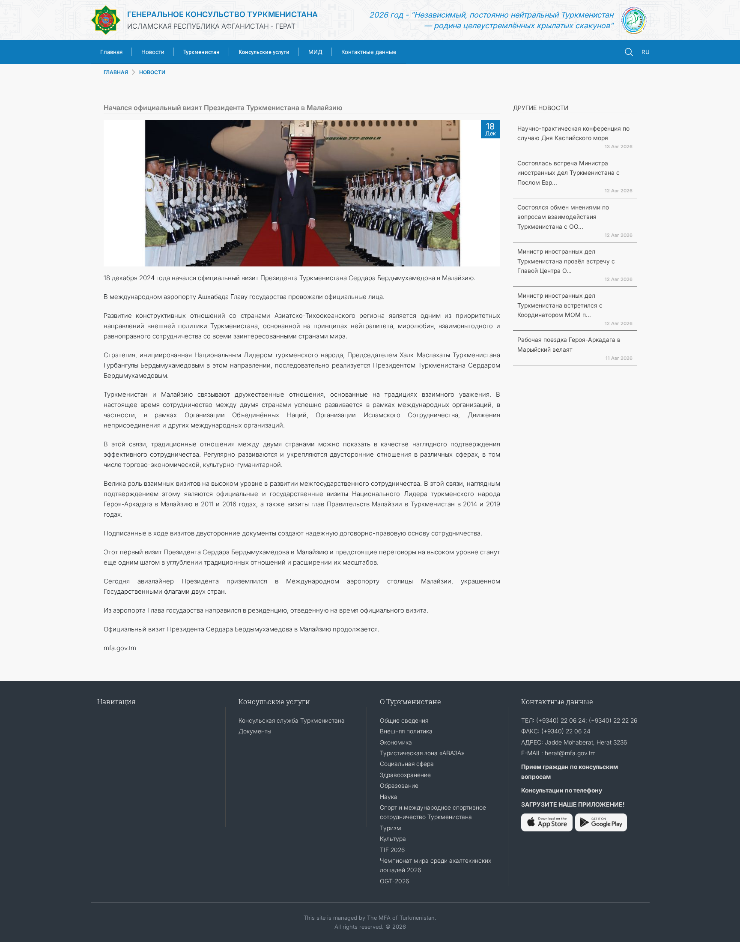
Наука (388, 796)
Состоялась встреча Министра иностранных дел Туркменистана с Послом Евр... (568, 172)
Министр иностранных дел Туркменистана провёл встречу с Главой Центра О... (566, 261)
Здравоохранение (405, 774)
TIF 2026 (392, 849)
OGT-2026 (394, 881)
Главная (111, 51)
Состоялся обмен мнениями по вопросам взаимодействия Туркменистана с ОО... (563, 216)
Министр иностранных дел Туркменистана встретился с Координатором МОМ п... (560, 305)
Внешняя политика (406, 731)
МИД (315, 51)
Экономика (396, 742)
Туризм (390, 827)
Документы (255, 731)
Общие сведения (404, 720)
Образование (399, 785)
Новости (152, 51)
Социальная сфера (407, 763)
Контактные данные (369, 51)
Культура (393, 838)
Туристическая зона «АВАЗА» (422, 753)
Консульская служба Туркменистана (292, 720)
